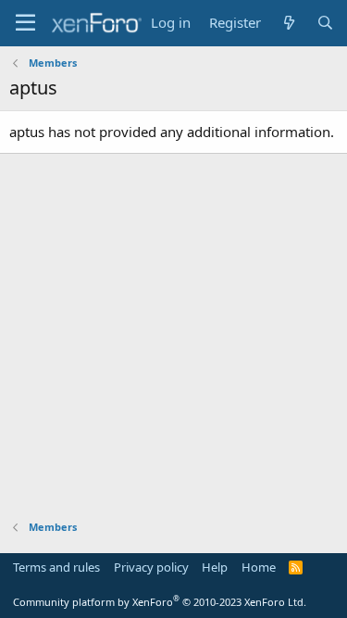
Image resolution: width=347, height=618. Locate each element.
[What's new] (288, 23)
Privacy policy (151, 567)
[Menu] (25, 23)
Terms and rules (56, 567)
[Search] (325, 23)
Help (215, 567)
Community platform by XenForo (159, 602)
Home (259, 567)
